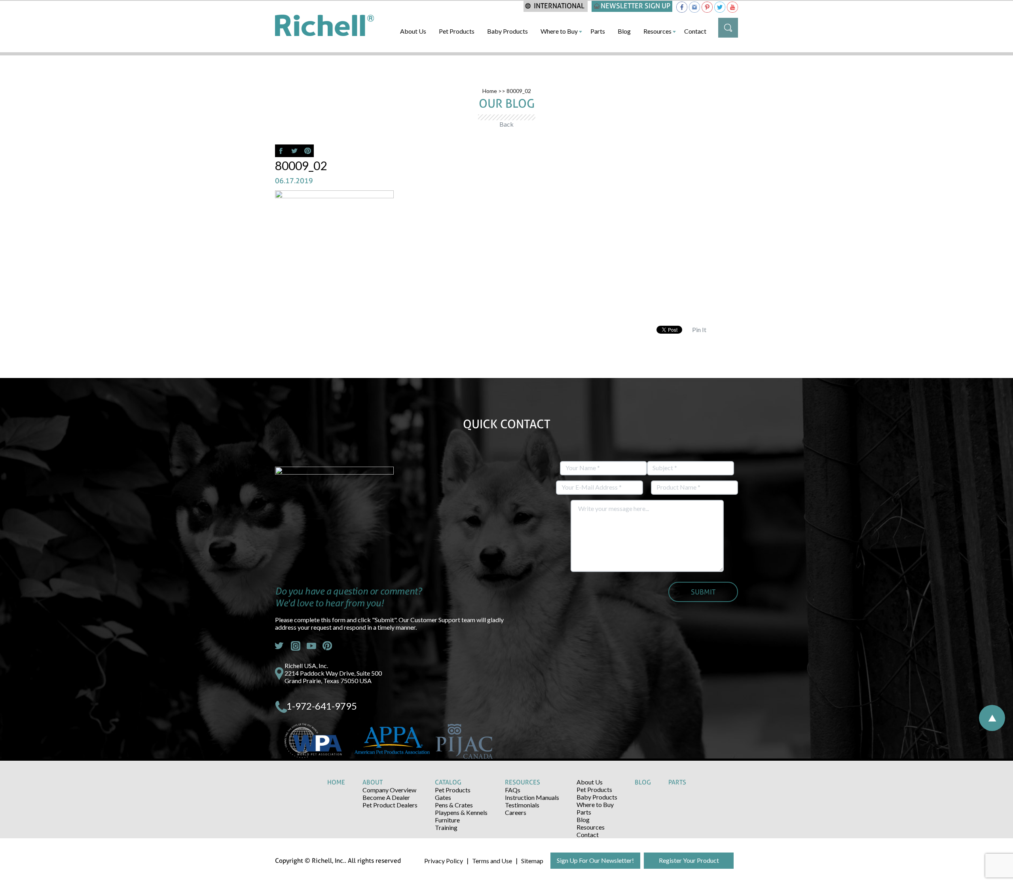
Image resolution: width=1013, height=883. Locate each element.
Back (506, 124)
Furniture (447, 820)
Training (446, 827)
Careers (515, 812)
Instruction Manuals (532, 797)
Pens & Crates (454, 805)
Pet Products (456, 31)
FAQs (512, 790)
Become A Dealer (386, 797)
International (559, 6)
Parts (597, 31)
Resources (657, 31)
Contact (695, 31)
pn (327, 646)
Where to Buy (559, 31)
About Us (413, 31)
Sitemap (532, 860)
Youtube (311, 646)
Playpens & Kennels (461, 812)
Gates (443, 797)
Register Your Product (689, 860)
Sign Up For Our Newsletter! (595, 860)
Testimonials (522, 805)
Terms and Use (492, 860)
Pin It (699, 329)
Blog (624, 31)
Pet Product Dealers (389, 805)
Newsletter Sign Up (635, 6)
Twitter (280, 646)
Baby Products (507, 31)
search (728, 28)
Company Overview (389, 790)
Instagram (295, 646)
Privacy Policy (443, 860)
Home (489, 90)
